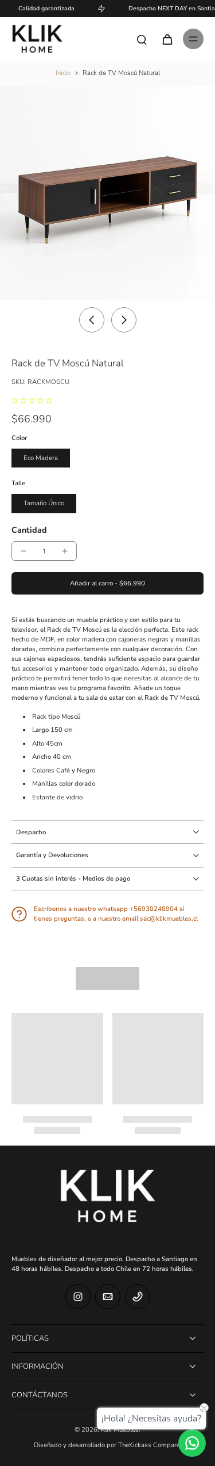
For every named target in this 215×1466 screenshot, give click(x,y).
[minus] (23, 551)
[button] (107, 583)
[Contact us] (192, 1443)
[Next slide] (123, 319)
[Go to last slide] (91, 319)
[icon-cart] (166, 38)
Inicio (63, 73)
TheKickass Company (149, 1445)
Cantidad (29, 530)
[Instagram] (78, 1296)
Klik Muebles (120, 1429)
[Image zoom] (107, 193)
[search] (141, 38)
